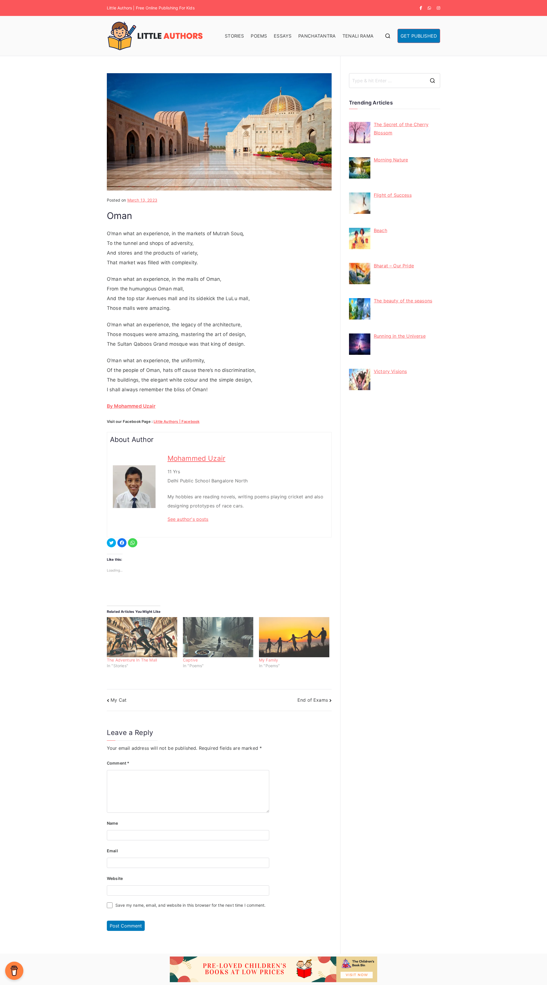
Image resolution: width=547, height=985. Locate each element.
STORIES (234, 36)
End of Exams (312, 700)
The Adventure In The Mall (132, 660)
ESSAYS (282, 36)
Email (112, 850)
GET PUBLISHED (419, 36)
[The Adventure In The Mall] (142, 637)
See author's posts (188, 519)
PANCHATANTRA (317, 36)
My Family (268, 660)
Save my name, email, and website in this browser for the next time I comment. (190, 905)
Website (115, 878)
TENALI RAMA (357, 36)
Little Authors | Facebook (176, 421)
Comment (118, 763)
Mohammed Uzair (196, 458)
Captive (190, 660)
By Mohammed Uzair (131, 406)
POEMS (259, 36)
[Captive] (218, 637)
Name (112, 823)
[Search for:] (394, 80)
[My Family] (294, 637)
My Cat (118, 700)
